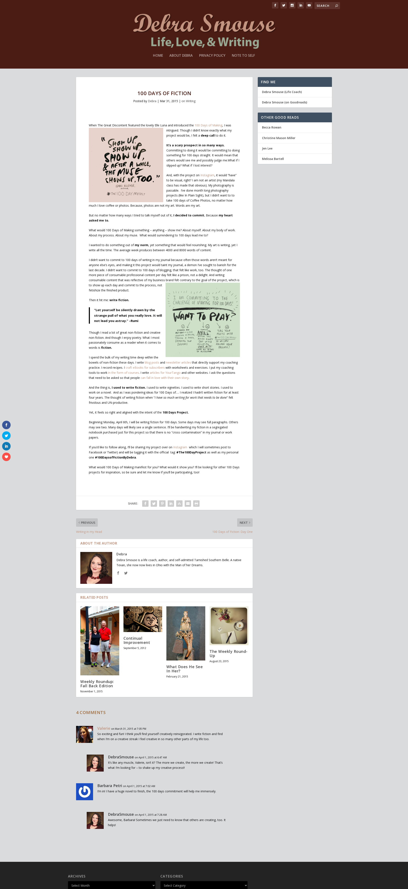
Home (158, 56)
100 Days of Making (208, 125)
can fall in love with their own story (164, 378)
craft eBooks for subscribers (145, 367)
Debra (152, 101)
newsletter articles (178, 362)
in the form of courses (123, 373)
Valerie (103, 728)
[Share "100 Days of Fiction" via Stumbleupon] (179, 503)
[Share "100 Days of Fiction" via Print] (196, 503)
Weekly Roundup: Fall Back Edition (97, 683)
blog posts (152, 362)
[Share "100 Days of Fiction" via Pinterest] (162, 503)
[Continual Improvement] (142, 619)
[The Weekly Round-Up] (229, 625)
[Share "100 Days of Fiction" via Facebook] (145, 503)
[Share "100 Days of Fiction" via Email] (188, 503)
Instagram (207, 175)
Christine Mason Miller (278, 138)
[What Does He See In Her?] (185, 633)
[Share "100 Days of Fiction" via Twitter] (154, 503)
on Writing (188, 101)
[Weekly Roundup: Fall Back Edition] (99, 640)
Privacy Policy (212, 56)
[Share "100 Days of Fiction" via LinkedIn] (171, 503)
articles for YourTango (165, 373)
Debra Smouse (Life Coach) (282, 92)
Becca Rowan (271, 127)
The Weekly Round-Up (229, 653)
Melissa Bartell (273, 159)
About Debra (181, 56)
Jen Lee (267, 148)
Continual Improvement (136, 640)
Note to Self (243, 56)
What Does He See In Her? (184, 668)
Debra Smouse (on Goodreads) (284, 102)
